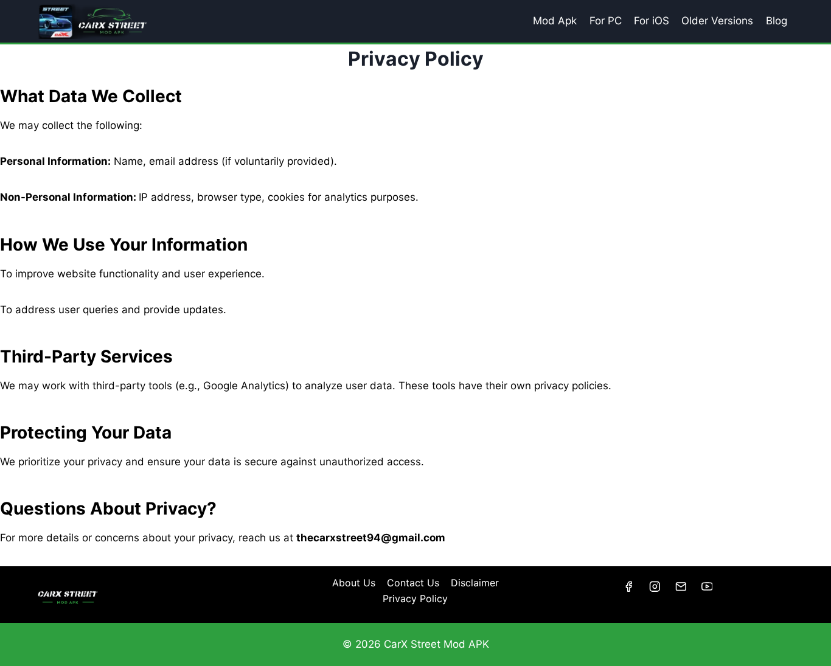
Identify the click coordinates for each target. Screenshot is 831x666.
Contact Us (413, 583)
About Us (353, 583)
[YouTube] (706, 586)
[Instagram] (654, 586)
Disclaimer (475, 583)
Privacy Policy (415, 598)
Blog (776, 21)
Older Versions (717, 21)
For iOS (651, 21)
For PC (605, 21)
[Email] (680, 586)
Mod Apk (555, 21)
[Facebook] (628, 586)
